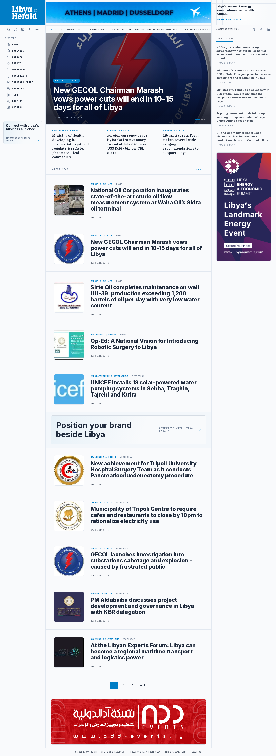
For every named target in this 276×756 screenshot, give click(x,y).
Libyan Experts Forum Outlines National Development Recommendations (93, 29)
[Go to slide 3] (204, 119)
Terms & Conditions (175, 752)
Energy (16, 63)
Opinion (17, 107)
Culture (17, 101)
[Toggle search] (9, 29)
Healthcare (19, 75)
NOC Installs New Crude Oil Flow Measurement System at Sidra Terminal (190, 29)
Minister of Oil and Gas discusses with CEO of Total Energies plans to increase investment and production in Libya (243, 74)
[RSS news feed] (30, 29)
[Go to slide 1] (197, 119)
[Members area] (16, 29)
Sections (10, 38)
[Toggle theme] (37, 29)
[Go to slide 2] (202, 119)
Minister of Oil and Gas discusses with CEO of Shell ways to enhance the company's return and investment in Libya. (242, 95)
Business (18, 50)
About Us (196, 752)
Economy (17, 57)
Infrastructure (22, 82)
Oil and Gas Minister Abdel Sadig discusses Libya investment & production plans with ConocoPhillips (242, 136)
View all (201, 169)
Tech (15, 95)
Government (19, 69)
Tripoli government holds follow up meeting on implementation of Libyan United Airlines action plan (242, 117)
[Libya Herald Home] (22, 12)
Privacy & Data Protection (145, 752)
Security (18, 88)
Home (15, 44)
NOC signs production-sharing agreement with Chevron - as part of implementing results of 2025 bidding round (242, 52)
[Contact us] (23, 29)
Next (142, 685)
